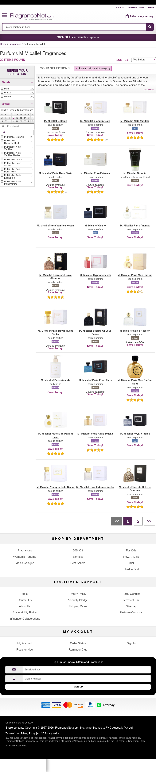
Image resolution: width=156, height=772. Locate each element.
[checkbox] (17, 89)
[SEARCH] (150, 27)
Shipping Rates (77, 606)
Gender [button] (6, 82)
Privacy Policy (28, 733)
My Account (24, 643)
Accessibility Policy (25, 612)
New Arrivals (131, 556)
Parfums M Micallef (94, 68)
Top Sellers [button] (139, 59)
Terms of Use (131, 600)
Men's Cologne (24, 563)
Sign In (120, 7)
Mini (131, 563)
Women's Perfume (24, 556)
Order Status (136, 7)
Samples (78, 556)
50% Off (78, 550)
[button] (6, 15)
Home (3, 44)
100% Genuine (131, 593)
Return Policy (78, 593)
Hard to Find (131, 569)
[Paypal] (90, 704)
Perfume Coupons (131, 612)
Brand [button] (6, 103)
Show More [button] (148, 89)
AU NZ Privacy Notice (48, 733)
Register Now (24, 649)
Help (151, 7)
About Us (25, 606)
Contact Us (25, 600)
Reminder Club (78, 649)
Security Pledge (78, 600)
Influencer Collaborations (25, 618)
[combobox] (78, 27)
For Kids (131, 550)
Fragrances (15, 44)
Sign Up (78, 686)
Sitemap (131, 606)
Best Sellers (77, 563)
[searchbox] (74, 27)
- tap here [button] (78, 37)
